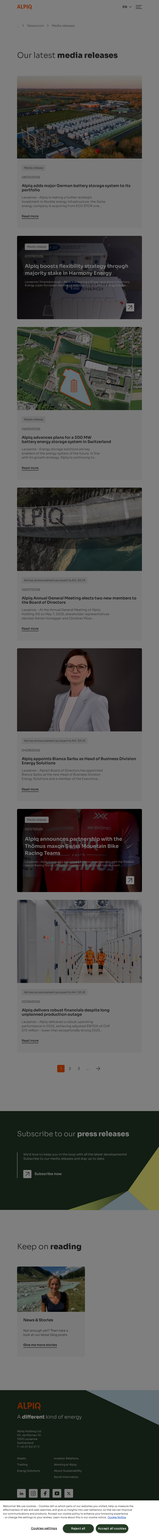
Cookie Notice (117, 1517)
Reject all (78, 1528)
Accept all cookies (112, 1528)
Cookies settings (44, 1528)
